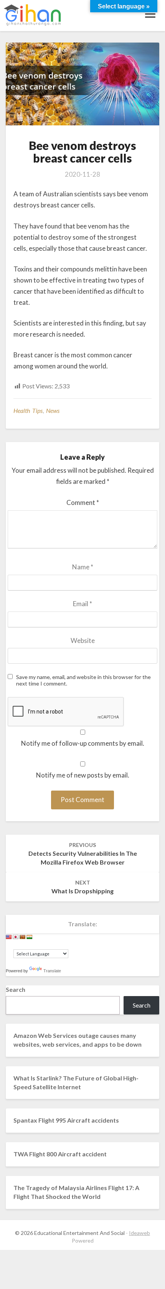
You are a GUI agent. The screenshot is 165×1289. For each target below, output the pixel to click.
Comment (82, 502)
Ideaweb (139, 1233)
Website (83, 640)
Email (82, 604)
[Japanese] (16, 937)
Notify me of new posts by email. (82, 775)
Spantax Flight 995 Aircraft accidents (66, 1120)
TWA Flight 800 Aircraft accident (60, 1153)
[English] (9, 937)
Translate (52, 970)
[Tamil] (29, 937)
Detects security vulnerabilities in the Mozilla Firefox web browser (82, 854)
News (52, 410)
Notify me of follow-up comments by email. (82, 743)
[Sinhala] (23, 937)
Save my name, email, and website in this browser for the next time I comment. (83, 680)
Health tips (28, 410)
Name (82, 567)
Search (15, 989)
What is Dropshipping (82, 886)
